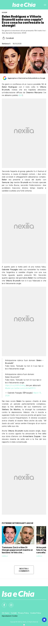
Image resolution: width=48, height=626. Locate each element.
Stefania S (6, 44)
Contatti (14, 613)
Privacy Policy (23, 613)
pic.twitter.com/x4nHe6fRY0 (23, 388)
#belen (8, 388)
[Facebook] (3, 604)
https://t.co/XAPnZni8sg (15, 385)
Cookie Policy (35, 613)
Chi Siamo (5, 613)
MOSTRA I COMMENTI (24, 569)
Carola (5, 556)
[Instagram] (10, 604)
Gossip (4, 12)
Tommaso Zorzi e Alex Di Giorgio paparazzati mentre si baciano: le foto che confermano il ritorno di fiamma (17, 550)
